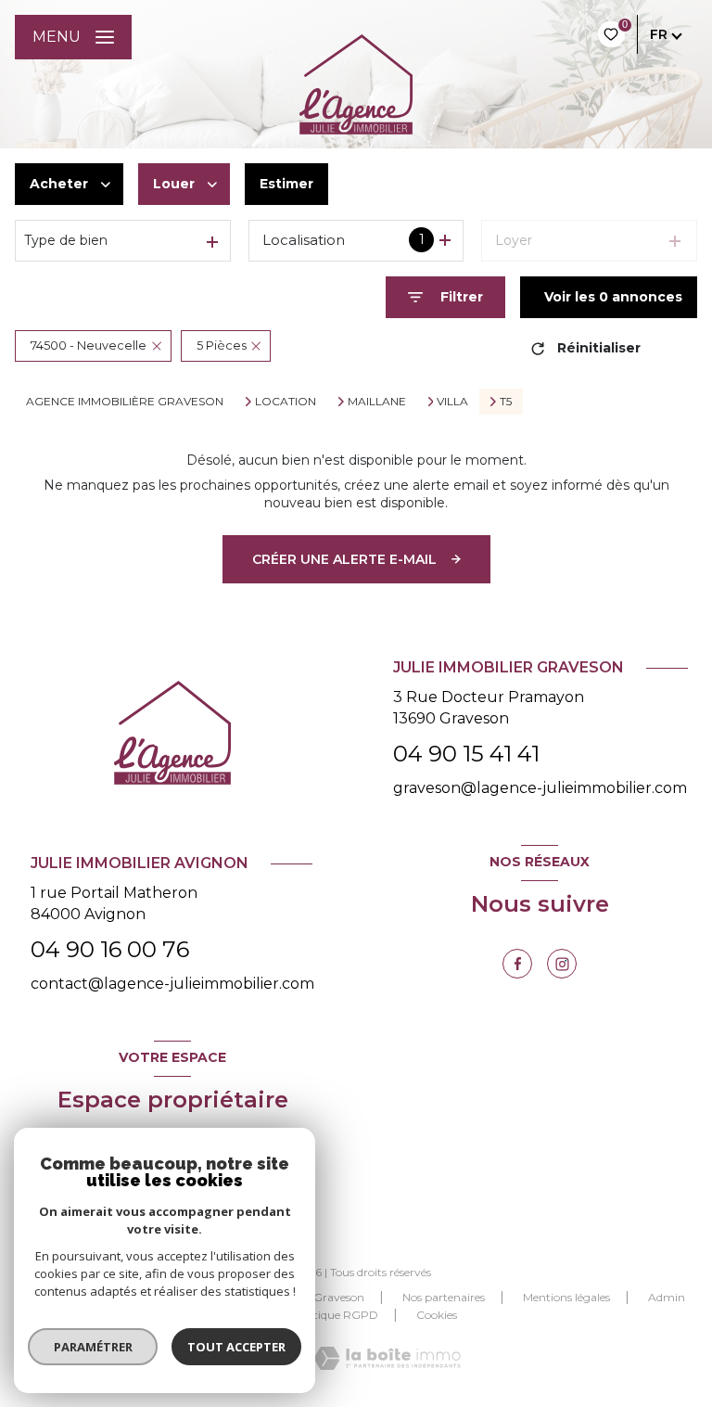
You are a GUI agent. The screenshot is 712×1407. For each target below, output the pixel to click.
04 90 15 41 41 (466, 753)
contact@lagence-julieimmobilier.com (172, 983)
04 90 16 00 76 (110, 949)
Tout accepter (236, 1346)
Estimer (286, 183)
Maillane (377, 401)
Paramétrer (93, 1346)
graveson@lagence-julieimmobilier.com (540, 788)
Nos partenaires (443, 1297)
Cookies (436, 1315)
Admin (666, 1297)
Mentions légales (566, 1297)
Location (285, 401)
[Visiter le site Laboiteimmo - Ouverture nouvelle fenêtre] (387, 1358)
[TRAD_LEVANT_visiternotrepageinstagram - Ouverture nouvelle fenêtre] (562, 964)
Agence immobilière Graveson (124, 401)
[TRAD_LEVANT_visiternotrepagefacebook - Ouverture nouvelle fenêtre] (517, 964)
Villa (452, 401)
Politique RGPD (335, 1315)
